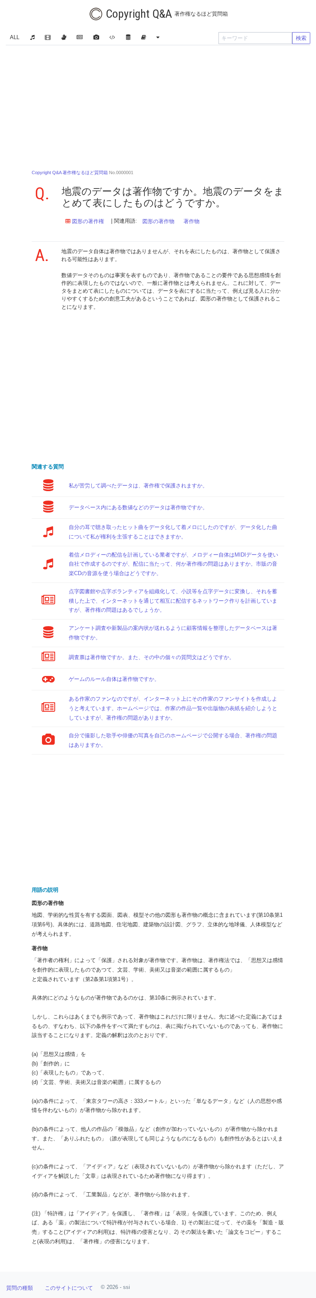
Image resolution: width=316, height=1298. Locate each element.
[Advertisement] (158, 105)
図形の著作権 (87, 221)
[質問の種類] (158, 38)
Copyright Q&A (165, 14)
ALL (14, 37)
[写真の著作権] (96, 38)
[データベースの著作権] (128, 38)
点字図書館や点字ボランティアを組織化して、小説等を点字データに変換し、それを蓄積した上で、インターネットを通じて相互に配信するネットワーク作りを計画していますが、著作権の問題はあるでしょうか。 (173, 600)
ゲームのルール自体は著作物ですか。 (114, 679)
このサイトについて (69, 1288)
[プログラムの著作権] (112, 38)
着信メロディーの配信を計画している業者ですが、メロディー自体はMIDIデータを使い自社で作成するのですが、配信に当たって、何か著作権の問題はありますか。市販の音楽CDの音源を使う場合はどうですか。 (173, 564)
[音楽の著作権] (32, 38)
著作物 (192, 221)
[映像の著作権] (48, 38)
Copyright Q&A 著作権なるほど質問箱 (70, 172)
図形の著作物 (158, 221)
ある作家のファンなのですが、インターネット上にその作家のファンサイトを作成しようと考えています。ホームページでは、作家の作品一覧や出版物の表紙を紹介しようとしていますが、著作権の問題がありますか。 (173, 708)
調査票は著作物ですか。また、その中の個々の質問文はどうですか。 (152, 657)
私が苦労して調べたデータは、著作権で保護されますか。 (138, 485)
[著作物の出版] (143, 38)
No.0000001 (82, 172)
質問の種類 (19, 1288)
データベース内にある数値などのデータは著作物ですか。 (138, 507)
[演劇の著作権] (63, 38)
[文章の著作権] (80, 38)
